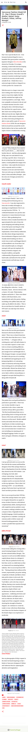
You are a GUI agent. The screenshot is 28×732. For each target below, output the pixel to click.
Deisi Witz (10, 699)
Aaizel (4, 316)
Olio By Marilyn (9, 2)
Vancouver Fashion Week (17, 705)
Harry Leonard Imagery (15, 460)
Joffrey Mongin (6, 531)
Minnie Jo (13, 703)
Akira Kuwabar (17, 62)
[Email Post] (3, 695)
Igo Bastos (14, 701)
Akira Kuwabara (11, 697)
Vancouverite (6, 203)
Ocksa (19, 703)
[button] (3, 25)
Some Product (6, 653)
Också (3, 445)
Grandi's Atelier (6, 184)
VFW (3, 708)
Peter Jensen (16, 546)
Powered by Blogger (14, 730)
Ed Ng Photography (15, 196)
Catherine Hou (19, 697)
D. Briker (4, 699)
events (16, 699)
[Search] (26, 2)
